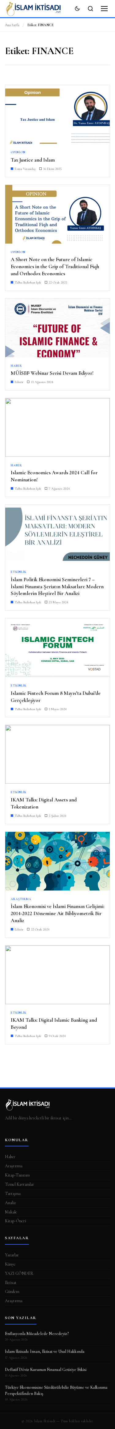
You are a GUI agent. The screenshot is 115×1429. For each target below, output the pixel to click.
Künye (10, 1264)
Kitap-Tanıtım (17, 1175)
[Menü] (104, 9)
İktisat (11, 1282)
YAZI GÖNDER (19, 1273)
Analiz (10, 1202)
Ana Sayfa (12, 25)
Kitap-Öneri (15, 1220)
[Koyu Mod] (77, 8)
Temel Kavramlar (19, 1184)
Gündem (12, 1291)
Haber (10, 1156)
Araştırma (13, 1166)
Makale (11, 1212)
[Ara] (90, 8)
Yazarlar (12, 1255)
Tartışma (13, 1193)
